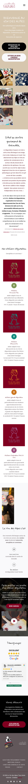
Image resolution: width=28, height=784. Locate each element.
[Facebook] (11, 781)
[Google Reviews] (8, 781)
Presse (7, 767)
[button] (14, 621)
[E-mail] (20, 781)
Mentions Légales (14, 762)
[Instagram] (17, 781)
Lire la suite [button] (6, 678)
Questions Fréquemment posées (14, 760)
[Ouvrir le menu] (24, 5)
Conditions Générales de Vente (14, 764)
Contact (20, 767)
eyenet (20, 777)
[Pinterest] (14, 781)
